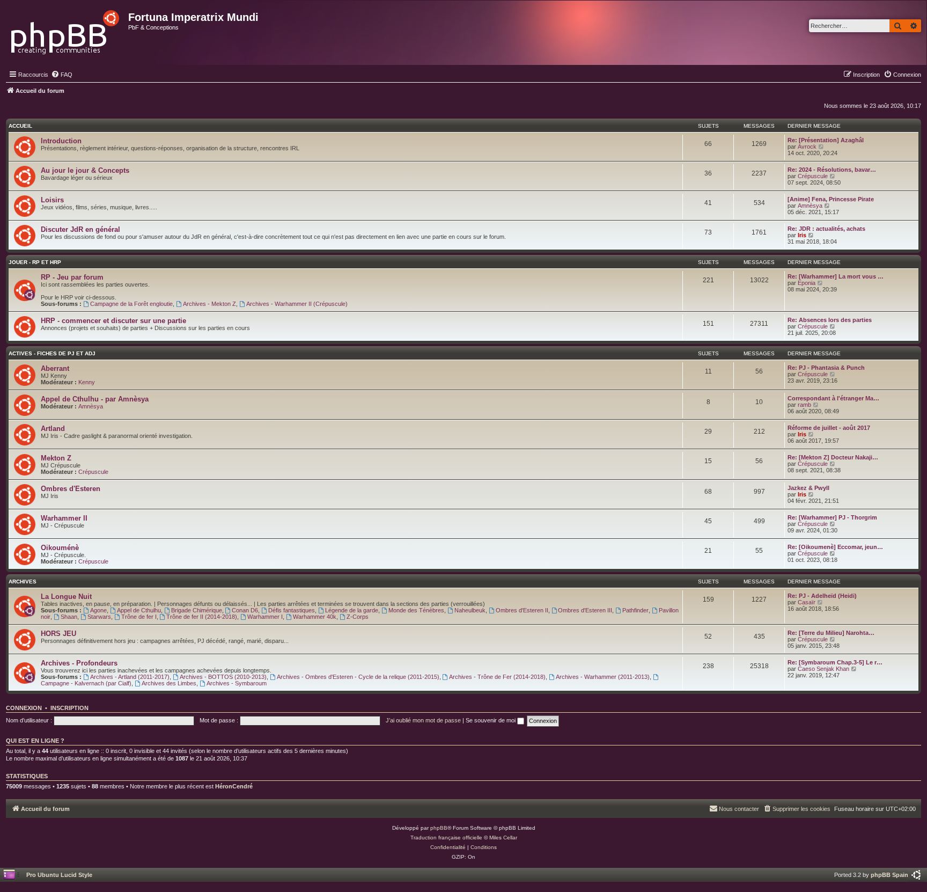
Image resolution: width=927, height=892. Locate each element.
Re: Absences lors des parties (830, 320)
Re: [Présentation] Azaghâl (826, 140)
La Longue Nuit (66, 597)
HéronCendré (234, 786)
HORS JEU (58, 634)
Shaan (69, 616)
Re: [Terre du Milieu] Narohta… (831, 633)
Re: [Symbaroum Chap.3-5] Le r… (835, 662)
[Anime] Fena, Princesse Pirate (831, 199)
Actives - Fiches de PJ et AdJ (52, 353)
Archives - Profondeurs (79, 663)
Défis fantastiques (291, 610)
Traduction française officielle (446, 837)
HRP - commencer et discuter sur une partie (113, 321)
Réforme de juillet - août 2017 (829, 428)
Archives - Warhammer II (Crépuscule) (297, 304)
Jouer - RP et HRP (35, 262)
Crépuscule (813, 176)
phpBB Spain (889, 875)
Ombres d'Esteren (70, 489)
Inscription (69, 708)
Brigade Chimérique (196, 610)
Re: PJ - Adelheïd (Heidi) (822, 596)
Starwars (99, 616)
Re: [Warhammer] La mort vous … (836, 276)
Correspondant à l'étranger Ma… (833, 398)
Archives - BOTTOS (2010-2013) (223, 677)
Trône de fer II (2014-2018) (201, 616)
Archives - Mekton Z (209, 304)
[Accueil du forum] (65, 29)
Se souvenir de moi (491, 720)
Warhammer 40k (314, 616)
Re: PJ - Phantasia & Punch (826, 367)
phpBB (438, 828)
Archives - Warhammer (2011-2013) (603, 677)
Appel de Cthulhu (139, 610)
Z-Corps (358, 616)
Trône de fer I (139, 616)
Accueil (20, 126)
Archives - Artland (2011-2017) (130, 677)
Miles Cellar (503, 837)
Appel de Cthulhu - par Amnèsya (95, 399)
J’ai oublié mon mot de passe (423, 720)
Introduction (61, 141)
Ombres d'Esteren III (585, 610)
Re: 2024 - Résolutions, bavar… (832, 169)
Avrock (807, 146)
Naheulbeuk (469, 610)
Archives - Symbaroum (237, 683)
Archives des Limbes (169, 683)
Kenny (86, 382)
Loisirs (52, 200)
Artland (53, 429)
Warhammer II (64, 518)
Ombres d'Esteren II (522, 610)
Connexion (24, 708)
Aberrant (55, 368)
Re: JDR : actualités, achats (826, 228)
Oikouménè (60, 548)
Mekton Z (56, 458)
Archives (22, 581)
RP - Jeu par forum (72, 277)
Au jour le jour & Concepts (85, 170)
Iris (802, 235)
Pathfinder (635, 610)
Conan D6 (245, 610)
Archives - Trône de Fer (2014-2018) (497, 677)
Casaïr (806, 602)
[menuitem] (61, 74)
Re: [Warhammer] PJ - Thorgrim (832, 517)
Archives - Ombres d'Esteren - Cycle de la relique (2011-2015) (358, 677)
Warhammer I (265, 616)
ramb (804, 404)
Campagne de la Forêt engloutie (131, 304)
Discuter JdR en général (80, 229)
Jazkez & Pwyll (808, 488)
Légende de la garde (351, 610)
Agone (98, 610)
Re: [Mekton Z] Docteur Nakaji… (833, 457)
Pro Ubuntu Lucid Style (59, 875)
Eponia (806, 283)
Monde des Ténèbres (416, 610)
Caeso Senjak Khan (823, 669)
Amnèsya (810, 205)
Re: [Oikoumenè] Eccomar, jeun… (835, 547)
